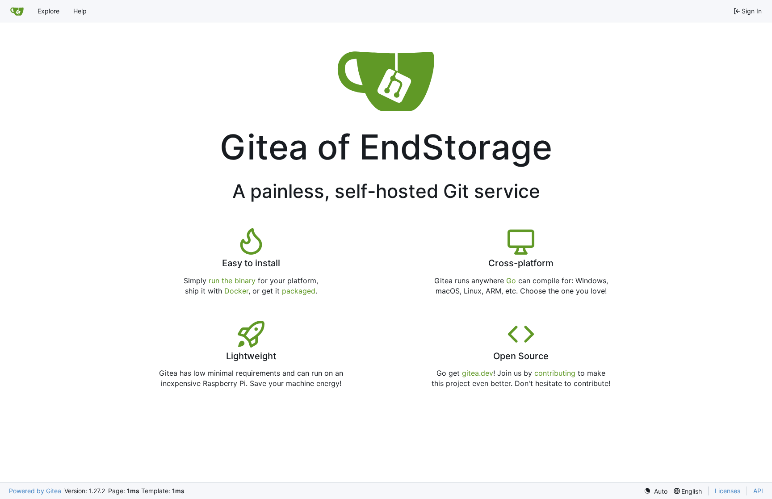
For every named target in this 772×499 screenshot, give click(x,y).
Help (80, 11)
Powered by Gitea (35, 491)
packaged (298, 290)
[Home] (16, 11)
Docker (236, 290)
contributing (554, 373)
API (758, 491)
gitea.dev (477, 373)
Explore (48, 11)
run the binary (232, 280)
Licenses (727, 491)
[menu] (655, 491)
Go (511, 280)
